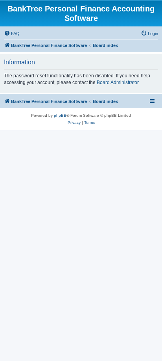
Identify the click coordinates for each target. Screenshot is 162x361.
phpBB (60, 115)
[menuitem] (12, 33)
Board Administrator (118, 82)
